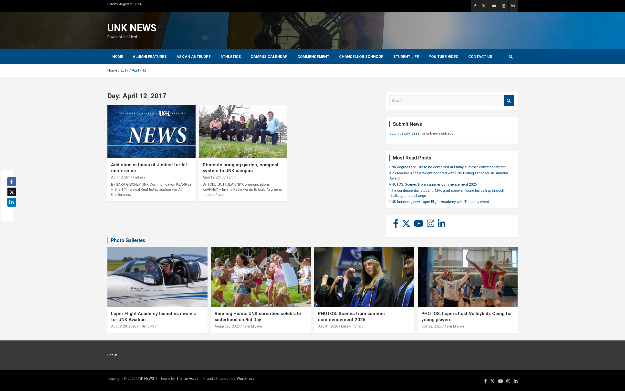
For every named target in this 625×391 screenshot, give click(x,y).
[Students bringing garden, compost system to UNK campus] (243, 132)
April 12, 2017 (121, 177)
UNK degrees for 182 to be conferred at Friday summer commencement (447, 167)
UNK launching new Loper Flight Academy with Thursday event (439, 202)
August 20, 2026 (123, 326)
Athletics (230, 56)
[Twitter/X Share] (11, 192)
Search (509, 100)
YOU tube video (443, 56)
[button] (10, 212)
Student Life (406, 56)
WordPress (246, 378)
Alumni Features (150, 56)
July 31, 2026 (328, 326)
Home (117, 56)
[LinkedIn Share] (11, 202)
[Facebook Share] (11, 181)
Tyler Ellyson (148, 326)
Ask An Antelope (194, 56)
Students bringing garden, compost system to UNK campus (241, 168)
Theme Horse (187, 378)
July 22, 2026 (431, 326)
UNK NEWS (131, 28)
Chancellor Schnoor (361, 56)
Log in (112, 355)
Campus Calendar (269, 56)
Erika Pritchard (352, 326)
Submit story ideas (404, 133)
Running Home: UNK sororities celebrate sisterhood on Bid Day (258, 316)
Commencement (313, 56)
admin (140, 177)
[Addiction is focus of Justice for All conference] (151, 132)
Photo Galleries (128, 240)
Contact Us (480, 56)
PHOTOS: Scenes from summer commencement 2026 (433, 184)
